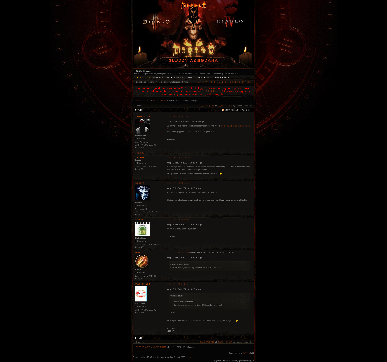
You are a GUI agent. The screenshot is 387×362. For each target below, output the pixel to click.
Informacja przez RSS (238, 110)
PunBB (246, 353)
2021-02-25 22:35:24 (178, 284)
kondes (139, 157)
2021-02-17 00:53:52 (179, 158)
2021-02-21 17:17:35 (178, 252)
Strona (140, 153)
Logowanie (222, 78)
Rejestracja (205, 78)
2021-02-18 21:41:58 (178, 183)
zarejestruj (225, 106)
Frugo (139, 219)
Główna (158, 78)
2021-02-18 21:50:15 (178, 219)
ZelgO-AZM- (142, 116)
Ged (137, 252)
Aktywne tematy (209, 82)
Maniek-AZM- (143, 284)
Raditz (139, 183)
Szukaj (191, 78)
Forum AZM (143, 70)
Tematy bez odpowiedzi (237, 82)
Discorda (211, 91)
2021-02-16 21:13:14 (177, 116)
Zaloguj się (207, 106)
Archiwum (159, 100)
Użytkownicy (175, 78)
